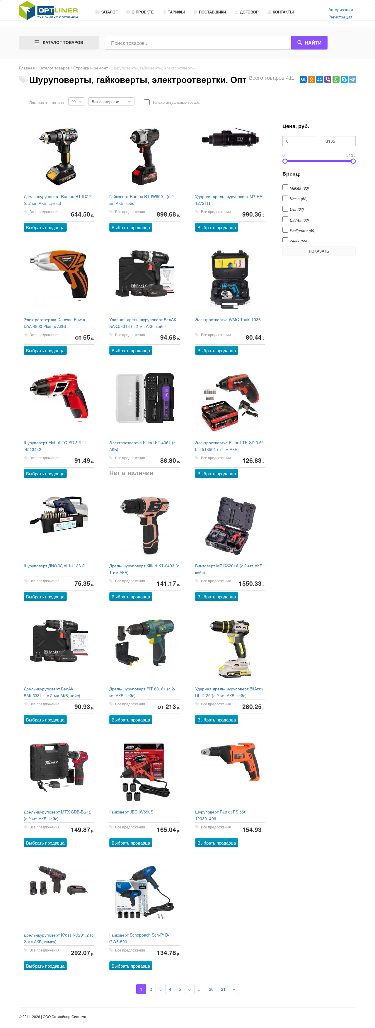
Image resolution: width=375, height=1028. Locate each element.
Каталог (108, 12)
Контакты (283, 12)
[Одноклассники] (311, 79)
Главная (27, 68)
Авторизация (340, 9)
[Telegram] (352, 79)
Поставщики (212, 12)
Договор (249, 12)
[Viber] (327, 79)
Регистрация (340, 17)
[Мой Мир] (319, 79)
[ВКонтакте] (303, 79)
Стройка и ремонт (90, 68)
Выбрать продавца (45, 227)
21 (223, 989)
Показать (319, 251)
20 (211, 989)
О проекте (143, 12)
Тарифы (176, 12)
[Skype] (344, 79)
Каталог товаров (54, 68)
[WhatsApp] (336, 79)
